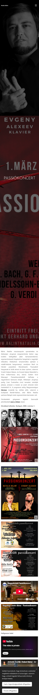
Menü (36, 5)
